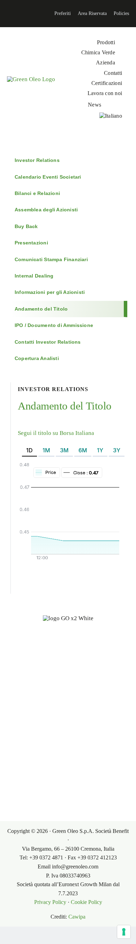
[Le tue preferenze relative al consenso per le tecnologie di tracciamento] (123, 931)
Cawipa (76, 917)
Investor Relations (37, 160)
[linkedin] (5, 13)
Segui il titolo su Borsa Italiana (56, 433)
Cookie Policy (86, 902)
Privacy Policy (50, 902)
